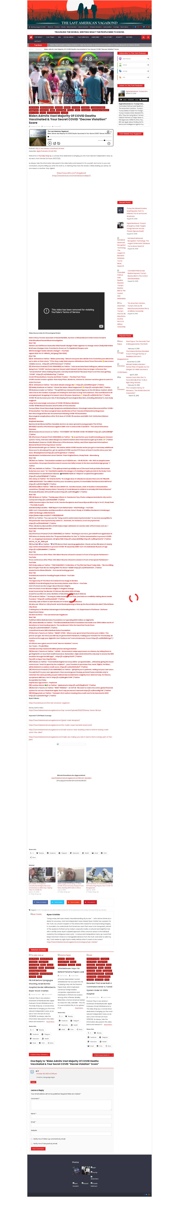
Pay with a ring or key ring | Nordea (42, 659)
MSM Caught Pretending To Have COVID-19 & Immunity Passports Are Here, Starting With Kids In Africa (71, 886)
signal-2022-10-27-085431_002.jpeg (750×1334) (48, 353)
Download (54, 148)
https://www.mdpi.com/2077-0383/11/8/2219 (46, 515)
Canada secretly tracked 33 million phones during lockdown (53, 649)
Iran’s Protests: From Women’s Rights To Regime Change (51, 589)
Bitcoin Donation (72, 27)
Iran (51, 910)
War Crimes (99, 980)
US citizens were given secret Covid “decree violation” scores (53, 643)
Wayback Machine (36, 421)
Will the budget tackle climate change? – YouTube (49, 351)
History (109, 965)
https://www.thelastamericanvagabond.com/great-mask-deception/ (54, 720)
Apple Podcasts (42, 151)
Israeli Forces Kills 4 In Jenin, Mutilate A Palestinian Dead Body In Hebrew (57, 594)
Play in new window (42, 148)
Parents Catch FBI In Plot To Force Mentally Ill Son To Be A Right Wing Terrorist (136, 380)
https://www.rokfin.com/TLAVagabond (71, 173)
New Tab (32, 343)
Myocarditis (57, 910)
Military (43, 965)
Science (42, 113)
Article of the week (46, 959)
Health (52, 110)
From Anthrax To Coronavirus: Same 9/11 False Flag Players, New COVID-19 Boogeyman (99, 886)
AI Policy (37, 41)
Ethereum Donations (96, 27)
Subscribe (95, 37)
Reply (33, 1082)
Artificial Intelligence (47, 107)
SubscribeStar (107, 27)
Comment (35, 1099)
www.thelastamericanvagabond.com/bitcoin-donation (71, 778)
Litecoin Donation (83, 27)
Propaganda (86, 110)
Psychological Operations (100, 110)
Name (33, 1114)
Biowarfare (58, 107)
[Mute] (140, 100)
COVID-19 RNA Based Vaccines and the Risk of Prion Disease (52, 406)
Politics (77, 110)
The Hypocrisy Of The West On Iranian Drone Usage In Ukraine (53, 581)
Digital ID (46, 910)
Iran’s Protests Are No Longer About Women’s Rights (49, 586)
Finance (73, 962)
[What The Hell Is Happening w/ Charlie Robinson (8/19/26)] (95, 1185)
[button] (143, 37)
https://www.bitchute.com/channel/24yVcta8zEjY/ (71, 176)
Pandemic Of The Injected (70, 910)
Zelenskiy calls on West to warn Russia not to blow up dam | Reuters (55, 602)
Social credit (83, 910)
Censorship (75, 107)
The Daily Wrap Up (44, 156)
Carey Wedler (74, 975)
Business (67, 107)
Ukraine (103, 910)
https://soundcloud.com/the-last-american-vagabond (49, 703)
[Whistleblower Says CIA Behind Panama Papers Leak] (71, 955)
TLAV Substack (83, 37)
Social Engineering (53, 113)
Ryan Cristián (47, 126)
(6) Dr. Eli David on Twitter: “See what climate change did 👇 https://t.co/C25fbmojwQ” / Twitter (66, 385)
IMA (59, 37)
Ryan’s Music (124, 27)
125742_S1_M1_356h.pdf (38, 542)
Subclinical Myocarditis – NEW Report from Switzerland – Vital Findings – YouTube (61, 508)
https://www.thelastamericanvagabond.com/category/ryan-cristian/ (72, 942)
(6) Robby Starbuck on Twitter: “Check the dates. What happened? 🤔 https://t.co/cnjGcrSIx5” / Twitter (70, 387)
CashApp (116, 27)
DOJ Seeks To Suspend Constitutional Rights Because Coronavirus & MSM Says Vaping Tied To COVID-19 (40, 887)
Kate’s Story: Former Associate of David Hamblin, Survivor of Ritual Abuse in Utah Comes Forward (67, 338)
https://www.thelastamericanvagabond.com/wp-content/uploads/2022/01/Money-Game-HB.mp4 (65, 710)
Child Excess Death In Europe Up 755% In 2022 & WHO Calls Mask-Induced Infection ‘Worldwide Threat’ (104, 1055)
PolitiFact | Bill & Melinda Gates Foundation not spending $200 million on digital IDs (61, 620)
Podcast (70, 110)
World (39, 977)
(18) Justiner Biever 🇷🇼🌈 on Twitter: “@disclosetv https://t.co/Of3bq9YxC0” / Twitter (62, 685)
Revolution (109, 974)
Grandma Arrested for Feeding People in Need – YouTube (51, 575)
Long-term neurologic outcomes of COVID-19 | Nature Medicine (54, 403)
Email (51, 151)
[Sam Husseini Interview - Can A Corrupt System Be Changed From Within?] (77, 1185)
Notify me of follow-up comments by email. (50, 1139)
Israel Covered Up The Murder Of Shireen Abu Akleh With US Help (54, 591)
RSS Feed (129, 37)
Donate (63, 27)
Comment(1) (57, 126)
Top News (38, 37)
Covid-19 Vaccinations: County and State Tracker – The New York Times (57, 377)
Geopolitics (90, 965)
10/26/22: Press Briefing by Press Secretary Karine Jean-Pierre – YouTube (58, 583)
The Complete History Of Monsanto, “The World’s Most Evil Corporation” (138, 390)
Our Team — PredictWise (38, 646)
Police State (33, 968)
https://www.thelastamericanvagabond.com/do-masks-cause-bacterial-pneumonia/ (60, 725)
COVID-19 (39, 910)
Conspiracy (85, 107)
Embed (61, 148)
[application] (134, 100)
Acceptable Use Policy (37, 680)
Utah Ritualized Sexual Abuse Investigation (46, 340)
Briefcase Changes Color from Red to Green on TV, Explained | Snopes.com (58, 348)
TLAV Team (50, 37)
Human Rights (61, 110)
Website (34, 1130)
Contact (57, 27)
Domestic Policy (63, 962)
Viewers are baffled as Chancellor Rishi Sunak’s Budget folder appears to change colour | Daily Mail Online (71, 346)
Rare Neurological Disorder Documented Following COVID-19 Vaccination (58, 414)
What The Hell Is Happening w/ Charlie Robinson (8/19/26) (71, 45)
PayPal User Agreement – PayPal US (43, 683)
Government (44, 110)
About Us (50, 27)
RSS (55, 151)
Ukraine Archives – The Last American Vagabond (48, 615)
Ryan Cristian (34, 113)
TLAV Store (107, 37)
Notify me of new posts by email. (45, 1144)
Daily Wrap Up (34, 107)
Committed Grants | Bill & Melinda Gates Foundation (49, 630)
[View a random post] (148, 37)
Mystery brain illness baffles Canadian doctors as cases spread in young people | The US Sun (65, 424)
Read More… (50, 1022)
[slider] (145, 99)
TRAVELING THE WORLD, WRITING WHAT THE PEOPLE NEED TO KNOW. (90, 32)
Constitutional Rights (98, 107)
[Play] (121, 100)
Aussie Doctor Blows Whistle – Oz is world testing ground (51, 570)
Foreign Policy (34, 110)
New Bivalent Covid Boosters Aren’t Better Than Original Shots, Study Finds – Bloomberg (64, 455)
